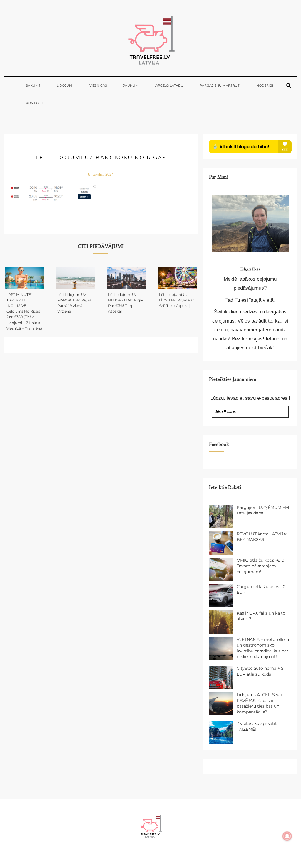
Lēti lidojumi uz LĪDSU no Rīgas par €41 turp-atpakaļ (176, 300)
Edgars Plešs (250, 269)
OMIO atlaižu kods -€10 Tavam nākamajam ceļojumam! (260, 566)
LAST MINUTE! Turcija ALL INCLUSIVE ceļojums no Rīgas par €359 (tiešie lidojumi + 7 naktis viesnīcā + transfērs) (24, 311)
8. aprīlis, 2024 (100, 174)
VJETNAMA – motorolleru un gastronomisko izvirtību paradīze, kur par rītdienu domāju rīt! (263, 648)
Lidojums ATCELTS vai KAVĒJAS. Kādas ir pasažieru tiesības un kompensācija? (259, 703)
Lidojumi (65, 85)
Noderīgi (264, 85)
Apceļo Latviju (169, 85)
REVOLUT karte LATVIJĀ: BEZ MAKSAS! (262, 536)
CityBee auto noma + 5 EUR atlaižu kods (260, 671)
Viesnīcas (98, 85)
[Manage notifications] (287, 836)
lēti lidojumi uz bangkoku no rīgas (101, 157)
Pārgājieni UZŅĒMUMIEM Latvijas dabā (263, 510)
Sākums (33, 85)
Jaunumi (131, 85)
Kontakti (34, 103)
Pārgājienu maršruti (220, 85)
